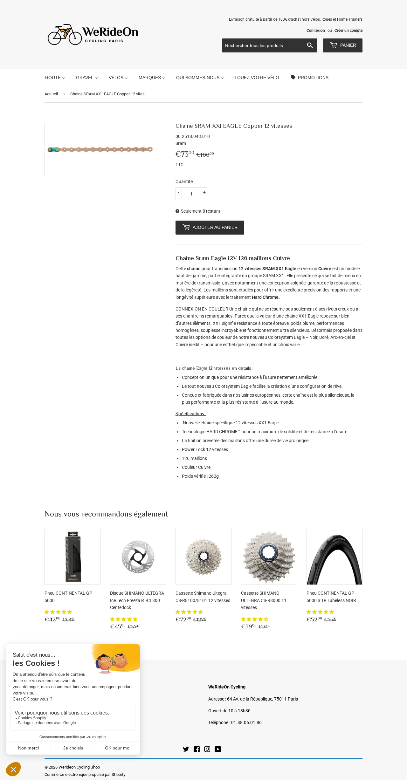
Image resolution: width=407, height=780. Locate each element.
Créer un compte (348, 30)
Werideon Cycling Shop (79, 767)
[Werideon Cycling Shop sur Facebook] (196, 750)
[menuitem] (55, 77)
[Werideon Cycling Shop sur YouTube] (218, 750)
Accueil (51, 94)
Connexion (316, 30)
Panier (347, 45)
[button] (59, 611)
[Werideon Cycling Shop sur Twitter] (186, 750)
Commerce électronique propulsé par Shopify (85, 774)
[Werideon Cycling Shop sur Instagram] (207, 750)
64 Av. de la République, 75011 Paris (262, 698)
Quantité (184, 181)
